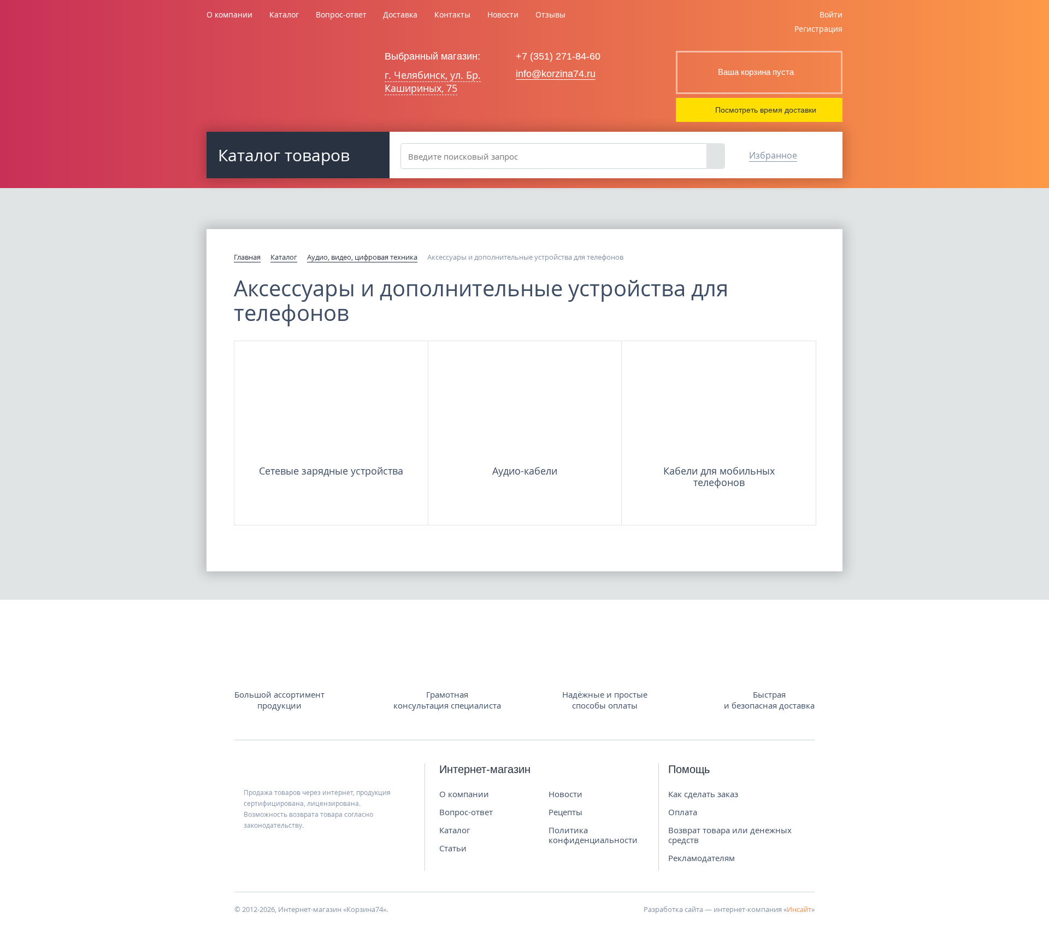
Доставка (400, 14)
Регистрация (818, 29)
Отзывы (550, 14)
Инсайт (799, 909)
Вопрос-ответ (341, 14)
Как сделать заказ (703, 793)
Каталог (284, 14)
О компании (229, 14)
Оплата (682, 811)
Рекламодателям (701, 857)
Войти (831, 14)
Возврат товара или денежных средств (730, 834)
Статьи (453, 848)
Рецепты (565, 811)
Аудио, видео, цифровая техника (362, 257)
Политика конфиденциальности (593, 834)
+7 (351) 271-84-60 (558, 56)
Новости (502, 14)
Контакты (452, 14)
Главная (247, 257)
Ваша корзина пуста (756, 72)
